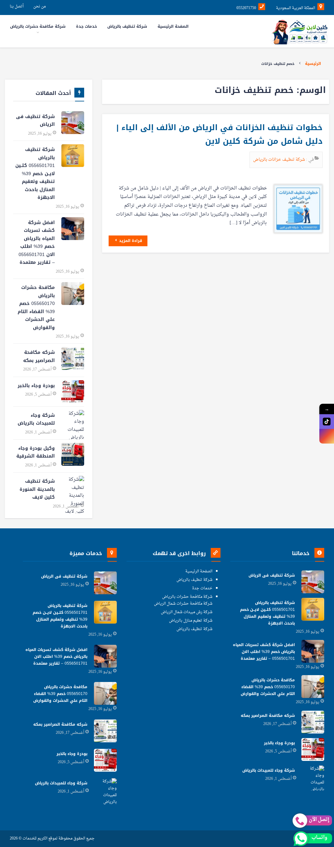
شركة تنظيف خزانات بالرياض (279, 160)
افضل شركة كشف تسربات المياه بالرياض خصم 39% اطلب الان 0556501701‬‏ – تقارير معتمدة (37, 242)
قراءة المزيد (130, 240)
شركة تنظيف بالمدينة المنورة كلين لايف (37, 489)
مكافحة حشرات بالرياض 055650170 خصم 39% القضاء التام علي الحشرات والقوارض (36, 307)
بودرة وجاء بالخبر (36, 385)
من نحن (39, 6)
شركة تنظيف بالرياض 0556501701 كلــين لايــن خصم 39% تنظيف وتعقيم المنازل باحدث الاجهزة (35, 173)
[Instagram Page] (326, 436)
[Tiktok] (326, 421)
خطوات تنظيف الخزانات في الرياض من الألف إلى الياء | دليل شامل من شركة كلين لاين (219, 134)
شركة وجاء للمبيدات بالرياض (36, 419)
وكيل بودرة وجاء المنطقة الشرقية (35, 452)
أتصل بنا (16, 6)
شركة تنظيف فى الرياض (35, 120)
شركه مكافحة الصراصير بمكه (39, 356)
